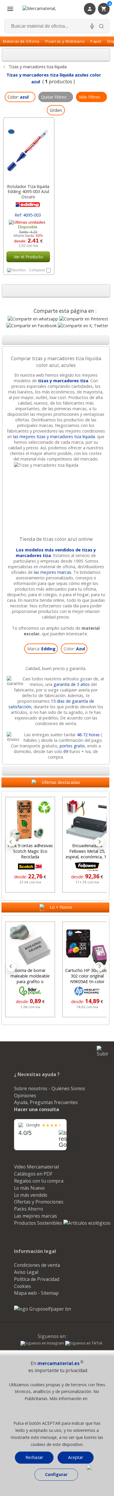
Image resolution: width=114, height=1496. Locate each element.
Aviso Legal (26, 1272)
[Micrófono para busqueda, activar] (92, 26)
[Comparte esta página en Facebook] (31, 325)
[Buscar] (101, 26)
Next (99, 842)
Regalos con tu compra (38, 1181)
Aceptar (75, 1457)
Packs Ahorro (28, 1209)
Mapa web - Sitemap (36, 1293)
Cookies (22, 1286)
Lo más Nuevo (29, 1188)
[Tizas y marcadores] (56, 465)
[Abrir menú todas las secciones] (10, 9)
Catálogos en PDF (33, 1174)
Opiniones (25, 1095)
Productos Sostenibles (38, 1223)
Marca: (41, 648)
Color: (74, 648)
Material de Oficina (21, 41)
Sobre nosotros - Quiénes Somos (49, 1088)
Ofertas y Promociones (38, 1202)
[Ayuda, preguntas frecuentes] (96, 1468)
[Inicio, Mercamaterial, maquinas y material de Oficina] (47, 9)
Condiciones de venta (37, 1265)
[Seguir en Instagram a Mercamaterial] (42, 1344)
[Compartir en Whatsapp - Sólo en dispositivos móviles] (33, 319)
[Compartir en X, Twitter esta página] (83, 325)
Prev (11, 842)
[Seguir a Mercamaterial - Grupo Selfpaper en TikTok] (83, 1343)
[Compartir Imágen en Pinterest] (83, 319)
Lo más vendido (30, 1195)
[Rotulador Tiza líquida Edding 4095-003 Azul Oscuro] (28, 149)
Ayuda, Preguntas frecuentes (46, 1102)
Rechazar (34, 1457)
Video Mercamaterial (36, 1166)
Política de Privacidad (36, 1279)
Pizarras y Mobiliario (65, 41)
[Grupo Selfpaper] (42, 1309)
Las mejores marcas (35, 1216)
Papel (95, 41)
